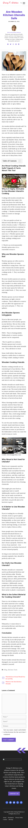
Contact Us (14, 793)
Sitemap (11, 819)
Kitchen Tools (12, 670)
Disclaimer (11, 817)
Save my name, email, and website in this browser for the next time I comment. (15, 732)
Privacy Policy (19, 817)
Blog (5, 670)
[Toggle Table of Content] (19, 161)
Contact (5, 819)
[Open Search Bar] (21, 3)
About (4, 817)
